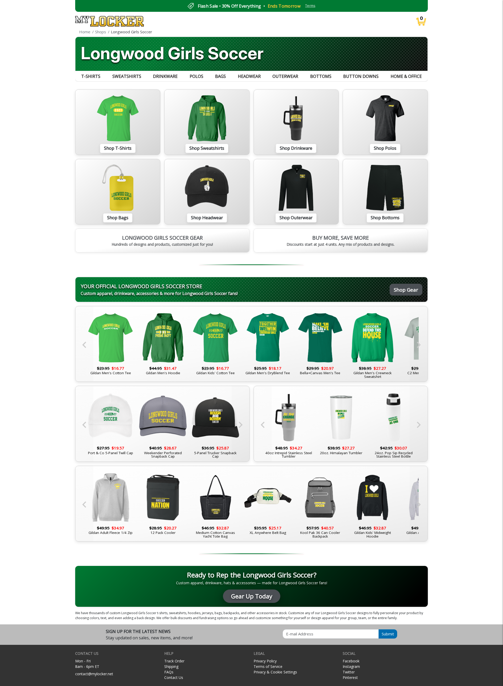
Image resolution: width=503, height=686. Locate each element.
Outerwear (285, 76)
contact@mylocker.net (94, 673)
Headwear (249, 76)
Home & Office (406, 76)
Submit (388, 633)
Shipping (171, 666)
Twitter (349, 671)
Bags (220, 76)
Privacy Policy (265, 660)
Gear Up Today (251, 596)
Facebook (351, 660)
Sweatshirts (126, 76)
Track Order (174, 660)
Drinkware (165, 76)
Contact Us (173, 677)
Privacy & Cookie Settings (275, 671)
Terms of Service (268, 666)
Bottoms (320, 76)
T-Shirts (90, 76)
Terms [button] (310, 5)
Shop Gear (406, 289)
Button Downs (361, 76)
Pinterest (350, 677)
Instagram (351, 666)
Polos (196, 76)
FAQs (168, 671)
